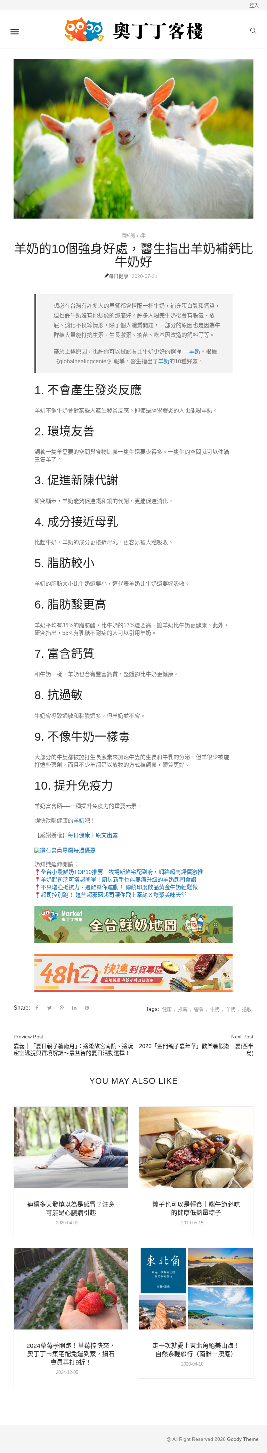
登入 (254, 5)
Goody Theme (242, 1439)
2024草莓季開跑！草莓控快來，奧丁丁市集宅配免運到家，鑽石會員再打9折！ (70, 1354)
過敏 (247, 1009)
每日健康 (118, 276)
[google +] (62, 1008)
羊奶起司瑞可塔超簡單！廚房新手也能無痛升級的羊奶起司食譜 (118, 880)
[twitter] (49, 1008)
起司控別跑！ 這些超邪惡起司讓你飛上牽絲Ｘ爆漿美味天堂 (114, 895)
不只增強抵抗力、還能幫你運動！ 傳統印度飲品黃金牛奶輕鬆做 (119, 887)
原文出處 (107, 835)
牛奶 (215, 1009)
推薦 (183, 1009)
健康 (167, 1009)
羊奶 (194, 352)
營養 (199, 1009)
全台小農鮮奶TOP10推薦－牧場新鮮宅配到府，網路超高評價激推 (122, 872)
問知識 (128, 235)
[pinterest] (87, 1008)
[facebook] (36, 1008)
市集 (141, 235)
